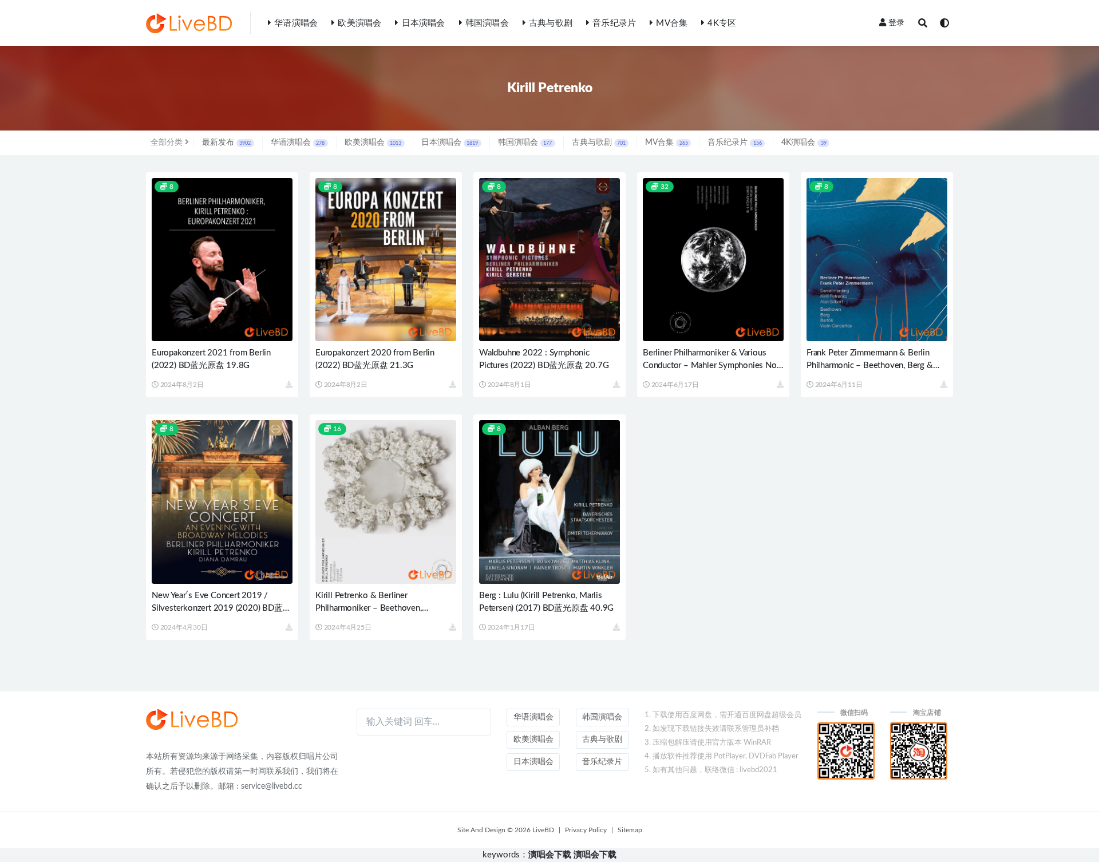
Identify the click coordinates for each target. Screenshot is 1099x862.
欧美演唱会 (359, 23)
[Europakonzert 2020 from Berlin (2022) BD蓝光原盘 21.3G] (385, 259)
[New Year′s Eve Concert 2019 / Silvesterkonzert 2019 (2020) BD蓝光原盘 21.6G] (222, 501)
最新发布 (226, 143)
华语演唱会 (296, 23)
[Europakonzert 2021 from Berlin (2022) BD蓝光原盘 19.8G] (222, 259)
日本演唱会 (423, 23)
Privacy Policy (586, 830)
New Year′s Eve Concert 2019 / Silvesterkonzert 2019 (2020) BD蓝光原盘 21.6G (221, 608)
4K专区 (721, 23)
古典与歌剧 (550, 23)
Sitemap (630, 830)
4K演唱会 (803, 143)
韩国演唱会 (487, 23)
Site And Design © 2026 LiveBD (505, 830)
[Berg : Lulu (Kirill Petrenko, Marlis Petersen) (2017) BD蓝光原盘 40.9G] (549, 501)
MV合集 (671, 23)
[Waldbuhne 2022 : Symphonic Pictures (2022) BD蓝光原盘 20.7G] (549, 259)
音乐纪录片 (614, 23)
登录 (896, 23)
